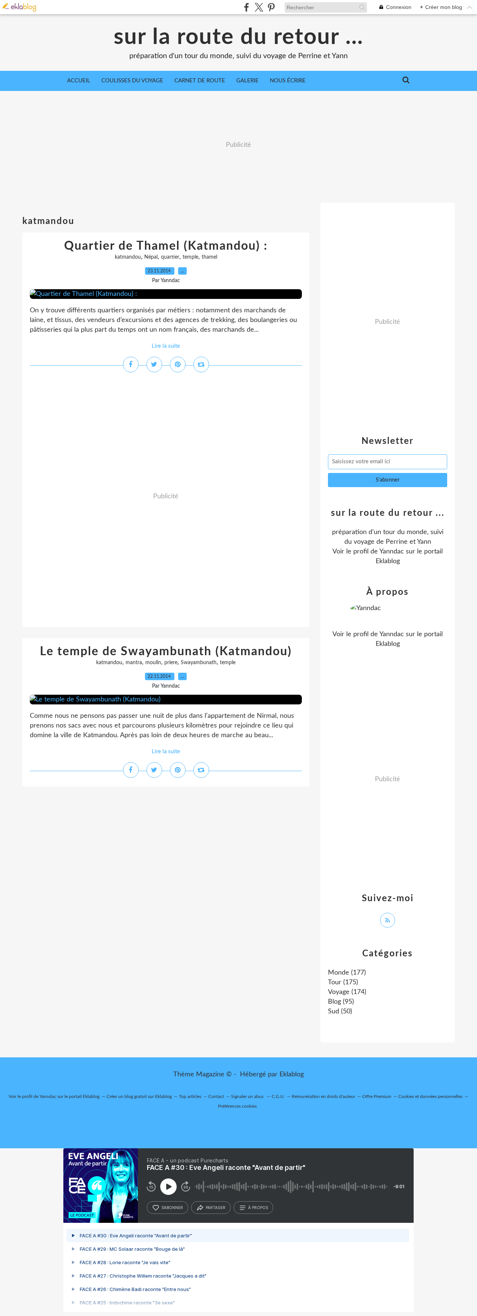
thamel (209, 257)
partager (215, 1207)
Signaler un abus (248, 1096)
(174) (347, 992)
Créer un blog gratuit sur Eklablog (139, 1096)
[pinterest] (271, 7)
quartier (170, 257)
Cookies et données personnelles (430, 1096)
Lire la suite (166, 346)
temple (190, 257)
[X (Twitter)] (258, 7)
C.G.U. (278, 1096)
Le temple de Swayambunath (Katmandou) (166, 651)
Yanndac (391, 551)
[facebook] (246, 7)
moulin (153, 662)
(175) (343, 982)
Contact (216, 1096)
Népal (151, 257)
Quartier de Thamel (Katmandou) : (166, 246)
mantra (134, 662)
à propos (258, 1207)
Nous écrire (288, 80)
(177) (347, 972)
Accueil (78, 80)
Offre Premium (376, 1096)
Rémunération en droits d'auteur (323, 1096)
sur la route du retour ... (238, 37)
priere (170, 662)
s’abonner (172, 1207)
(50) (340, 1011)
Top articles (190, 1096)
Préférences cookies (237, 1106)
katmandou (128, 257)
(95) (341, 1001)
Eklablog (291, 1074)
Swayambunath (199, 662)
